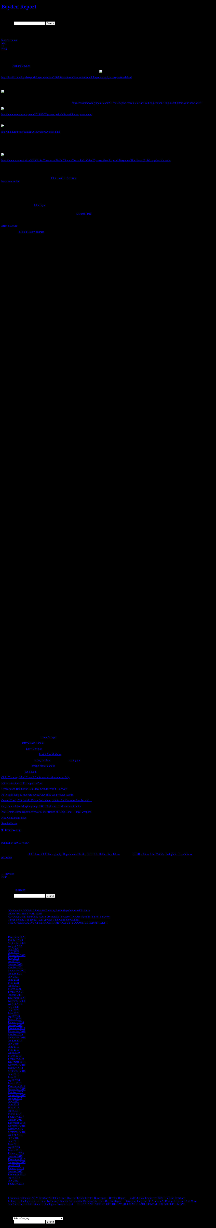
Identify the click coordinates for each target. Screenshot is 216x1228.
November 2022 (16, 955)
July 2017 (13, 1101)
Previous (7, 873)
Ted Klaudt (30, 771)
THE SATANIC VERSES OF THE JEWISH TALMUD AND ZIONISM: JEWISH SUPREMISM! (131, 1204)
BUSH (136, 854)
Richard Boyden (21, 65)
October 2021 (15, 967)
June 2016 (13, 1141)
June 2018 (13, 1074)
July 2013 (13, 1180)
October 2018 (15, 1067)
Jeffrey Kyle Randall (33, 742)
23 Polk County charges (31, 231)
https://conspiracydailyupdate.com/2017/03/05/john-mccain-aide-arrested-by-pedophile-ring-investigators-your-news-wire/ (136, 102)
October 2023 (15, 940)
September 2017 (16, 1095)
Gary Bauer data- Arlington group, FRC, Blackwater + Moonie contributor (41, 806)
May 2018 (13, 1077)
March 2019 (14, 1055)
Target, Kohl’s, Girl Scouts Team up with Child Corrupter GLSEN (43, 919)
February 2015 (16, 1168)
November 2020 (16, 1001)
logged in (20, 889)
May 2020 (13, 1013)
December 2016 (16, 1122)
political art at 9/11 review (15, 842)
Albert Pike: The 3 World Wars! (25, 913)
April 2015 (14, 1165)
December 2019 (16, 1028)
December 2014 (16, 1174)
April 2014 (14, 1177)
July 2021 (13, 976)
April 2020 (14, 1016)
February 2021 (16, 991)
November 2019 (16, 1031)
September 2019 (16, 1037)
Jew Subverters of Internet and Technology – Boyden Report (40, 1204)
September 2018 (16, 1071)
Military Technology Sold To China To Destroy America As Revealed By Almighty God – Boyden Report (65, 1201)
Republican (113, 854)
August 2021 (15, 973)
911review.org (11, 830)
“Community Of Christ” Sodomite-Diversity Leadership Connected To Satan (49, 910)
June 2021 (13, 979)
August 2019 (15, 1040)
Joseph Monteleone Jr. (43, 765)
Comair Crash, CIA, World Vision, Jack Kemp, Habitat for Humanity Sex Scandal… (46, 800)
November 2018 (16, 1064)
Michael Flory (83, 213)
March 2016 (14, 1150)
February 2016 (16, 1153)
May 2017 (13, 1107)
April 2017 (14, 1110)
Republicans (185, 854)
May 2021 (13, 982)
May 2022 (13, 958)
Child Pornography (51, 854)
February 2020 (16, 1022)
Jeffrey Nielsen (42, 760)
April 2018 (14, 1080)
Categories (7, 1218)
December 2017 (16, 1086)
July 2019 (13, 1043)
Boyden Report (18, 7)
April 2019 (14, 1052)
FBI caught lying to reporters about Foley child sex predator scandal (37, 794)
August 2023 (15, 946)
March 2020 (14, 1019)
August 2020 (15, 1004)
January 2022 (15, 964)
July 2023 (13, 949)
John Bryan (40, 205)
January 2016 (15, 1156)
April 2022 (14, 961)
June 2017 (13, 1104)
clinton (145, 854)
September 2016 (16, 1131)
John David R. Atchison (63, 178)
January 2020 (15, 1025)
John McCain (157, 854)
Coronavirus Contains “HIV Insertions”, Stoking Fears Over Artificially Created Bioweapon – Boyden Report (66, 1198)
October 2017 (15, 1092)
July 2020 (13, 1007)
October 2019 (15, 1034)
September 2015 (16, 1162)
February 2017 (16, 1116)
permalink (6, 857)
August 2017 (15, 1098)
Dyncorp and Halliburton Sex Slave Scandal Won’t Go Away (34, 788)
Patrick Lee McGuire (50, 754)
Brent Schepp (49, 737)
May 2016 (13, 1144)
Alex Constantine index (13, 817)
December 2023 (16, 937)
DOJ (89, 854)
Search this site (9, 823)
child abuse (34, 854)
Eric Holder (100, 854)
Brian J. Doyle (9, 225)
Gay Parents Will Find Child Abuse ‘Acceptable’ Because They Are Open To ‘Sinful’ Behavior (59, 916)
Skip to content (9, 40)
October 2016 (15, 1128)
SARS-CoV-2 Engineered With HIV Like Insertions (157, 1198)
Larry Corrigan (34, 748)
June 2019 (13, 1046)
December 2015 (16, 1159)
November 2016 (16, 1125)
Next (5, 876)
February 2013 (16, 1183)
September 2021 (16, 970)
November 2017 (16, 1089)
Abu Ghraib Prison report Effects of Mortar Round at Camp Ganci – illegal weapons (46, 811)
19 (2, 46)
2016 (4, 49)
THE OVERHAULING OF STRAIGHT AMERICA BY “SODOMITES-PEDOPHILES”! (57, 922)
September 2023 (16, 943)
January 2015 (15, 1171)
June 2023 (13, 952)
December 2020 (16, 997)
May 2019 (13, 1049)
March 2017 (14, 1113)
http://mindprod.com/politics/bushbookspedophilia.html (30, 131)
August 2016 (15, 1134)
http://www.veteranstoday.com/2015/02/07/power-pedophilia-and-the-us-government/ (46, 114)
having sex (74, 760)
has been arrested (10, 181)
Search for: (7, 23)
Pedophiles (171, 854)
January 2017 (15, 1119)
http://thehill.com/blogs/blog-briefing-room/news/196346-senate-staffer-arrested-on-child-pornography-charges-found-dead (66, 77)
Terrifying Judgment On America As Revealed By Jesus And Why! (161, 1201)
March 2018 (14, 1083)
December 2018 (16, 1061)
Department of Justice (74, 854)
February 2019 (16, 1058)
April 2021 (14, 985)
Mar (3, 43)
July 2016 (13, 1138)
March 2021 (14, 988)
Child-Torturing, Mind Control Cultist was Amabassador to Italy (35, 777)
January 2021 (15, 994)
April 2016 (14, 1147)
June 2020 (13, 1010)
